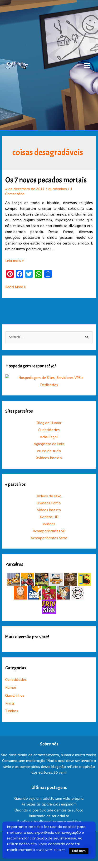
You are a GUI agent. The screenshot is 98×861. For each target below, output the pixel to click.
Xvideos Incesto (49, 458)
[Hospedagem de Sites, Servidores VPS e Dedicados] (49, 381)
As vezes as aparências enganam (49, 804)
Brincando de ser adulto (49, 816)
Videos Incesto (49, 510)
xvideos (49, 524)
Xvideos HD (49, 517)
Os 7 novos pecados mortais (46, 180)
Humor (10, 688)
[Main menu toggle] (87, 65)
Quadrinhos (14, 696)
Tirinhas (11, 711)
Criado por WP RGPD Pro (50, 850)
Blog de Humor (49, 423)
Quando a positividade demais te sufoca (49, 810)
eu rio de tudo (49, 451)
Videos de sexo (49, 496)
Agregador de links (49, 444)
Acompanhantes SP (49, 531)
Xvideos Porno (49, 503)
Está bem (79, 851)
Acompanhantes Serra (49, 538)
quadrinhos (57, 189)
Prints (10, 703)
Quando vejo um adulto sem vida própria (49, 799)
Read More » (15, 287)
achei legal (49, 437)
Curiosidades (49, 430)
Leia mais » (14, 261)
